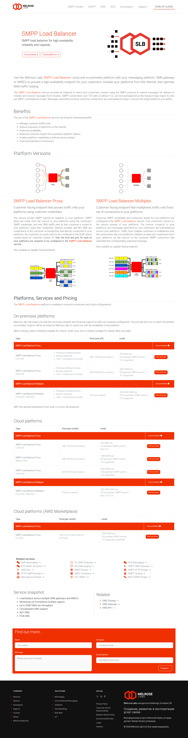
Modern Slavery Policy (105, 715)
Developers (18, 705)
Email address (102, 655)
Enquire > (165, 668)
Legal (98, 723)
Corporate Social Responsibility (103, 709)
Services (16, 697)
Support (16, 709)
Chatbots (59, 705)
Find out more (161, 357)
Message (19, 652)
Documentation (162, 346)
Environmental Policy (105, 719)
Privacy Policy (102, 704)
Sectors (16, 701)
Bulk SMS (58, 713)
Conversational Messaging (66, 701)
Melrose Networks (21, 721)
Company (100, 640)
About (16, 717)
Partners (99, 727)
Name (17, 640)
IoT (56, 717)
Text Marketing (61, 709)
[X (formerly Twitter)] (97, 696)
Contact (16, 713)
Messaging (59, 697)
